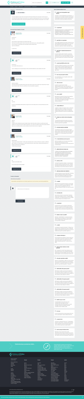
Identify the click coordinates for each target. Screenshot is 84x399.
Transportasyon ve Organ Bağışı (15, 379)
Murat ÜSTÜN (19, 116)
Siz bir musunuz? (55, 2)
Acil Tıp (25, 362)
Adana (65, 368)
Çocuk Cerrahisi (53, 372)
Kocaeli (65, 372)
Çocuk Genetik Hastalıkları (55, 379)
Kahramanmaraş (66, 379)
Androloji (25, 367)
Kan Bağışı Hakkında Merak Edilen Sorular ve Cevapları (16, 383)
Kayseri (65, 376)
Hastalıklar (12, 363)
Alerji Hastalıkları (53, 363)
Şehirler (65, 360)
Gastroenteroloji (40, 378)
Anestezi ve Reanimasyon (28, 368)
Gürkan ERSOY (19, 33)
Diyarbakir (65, 371)
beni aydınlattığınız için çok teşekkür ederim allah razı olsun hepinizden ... (63, 77)
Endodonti (39, 372)
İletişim (12, 366)
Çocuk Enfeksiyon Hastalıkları (55, 375)
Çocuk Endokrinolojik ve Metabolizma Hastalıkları (54, 374)
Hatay (65, 374)
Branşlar (25, 360)
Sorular (12, 368)
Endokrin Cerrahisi (40, 373)
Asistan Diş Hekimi (27, 370)
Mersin (65, 370)
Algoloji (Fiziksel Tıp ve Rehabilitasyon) (54, 368)
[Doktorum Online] (15, 2)
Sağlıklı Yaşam (13, 378)
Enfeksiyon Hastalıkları (41, 374)
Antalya (65, 367)
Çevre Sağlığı (53, 370)
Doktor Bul (12, 364)
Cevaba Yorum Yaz (16, 73)
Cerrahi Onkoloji (26, 375)
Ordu (65, 373)
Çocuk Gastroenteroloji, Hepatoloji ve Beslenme (54, 377)
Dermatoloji (39, 362)
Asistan (25, 369)
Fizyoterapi (39, 377)
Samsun (65, 377)
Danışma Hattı (13, 9)
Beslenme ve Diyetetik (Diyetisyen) (29, 372)
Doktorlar (12, 370)
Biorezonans (26, 374)
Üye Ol (68, 2)
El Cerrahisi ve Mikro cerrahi (42, 368)
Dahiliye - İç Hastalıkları (27, 377)
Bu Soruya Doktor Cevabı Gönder (18, 24)
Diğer (38, 363)
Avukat (25, 371)
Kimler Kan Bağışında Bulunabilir (15, 381)
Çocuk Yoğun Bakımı (27, 376)
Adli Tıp (25, 363)
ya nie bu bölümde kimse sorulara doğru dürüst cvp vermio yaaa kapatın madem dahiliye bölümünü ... (64, 313)
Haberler (12, 372)
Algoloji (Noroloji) (53, 369)
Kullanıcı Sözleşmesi (14, 358)
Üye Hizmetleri (13, 365)
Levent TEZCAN (19, 79)
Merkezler (12, 373)
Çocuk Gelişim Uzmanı (54, 378)
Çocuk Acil (52, 371)
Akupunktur (52, 362)
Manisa (65, 375)
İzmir (65, 363)
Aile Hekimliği (40, 379)
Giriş (63, 2)
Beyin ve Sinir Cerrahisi (27, 373)
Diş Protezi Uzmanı (40, 367)
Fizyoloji (39, 376)
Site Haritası (12, 380)
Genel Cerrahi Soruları (19, 9)
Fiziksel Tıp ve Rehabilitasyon (42, 375)
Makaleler (12, 369)
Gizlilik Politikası (13, 359)
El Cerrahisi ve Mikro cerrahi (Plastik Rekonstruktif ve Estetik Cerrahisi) (42, 370)
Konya (65, 369)
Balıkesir (65, 378)
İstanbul (65, 362)
